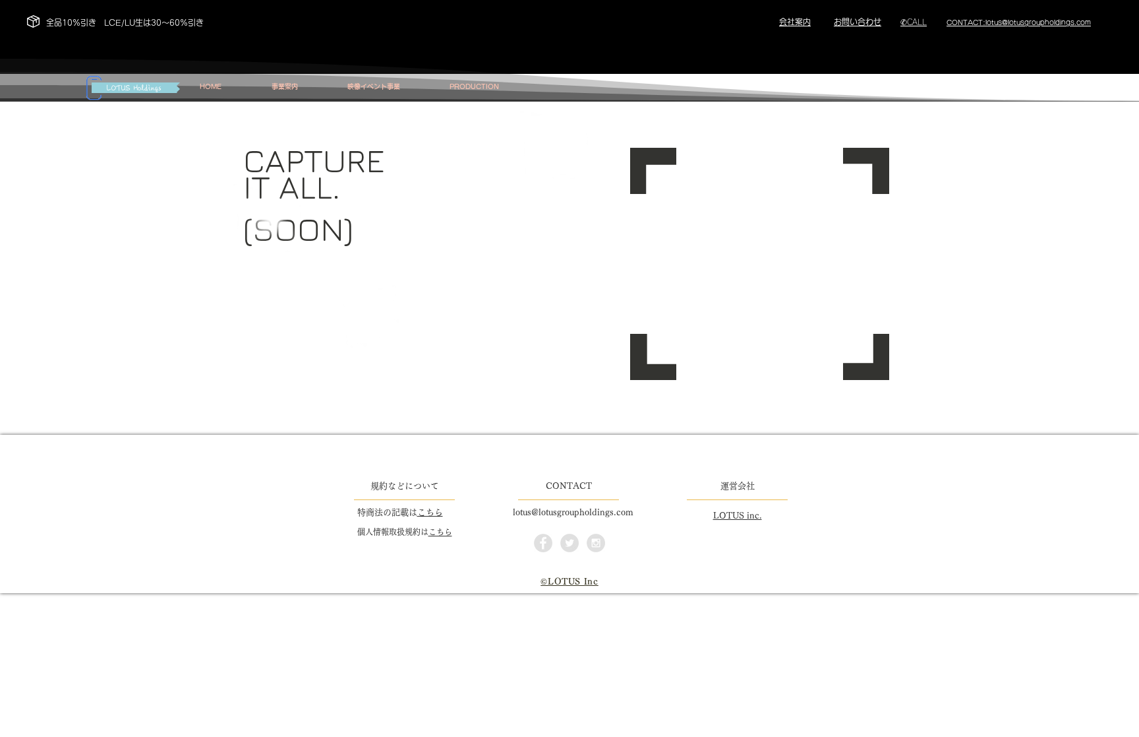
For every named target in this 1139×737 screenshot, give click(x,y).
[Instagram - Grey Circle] (596, 543)
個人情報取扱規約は (392, 532)
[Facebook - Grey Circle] (543, 543)
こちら (430, 512)
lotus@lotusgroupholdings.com (573, 512)
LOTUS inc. (737, 515)
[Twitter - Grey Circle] (569, 543)
